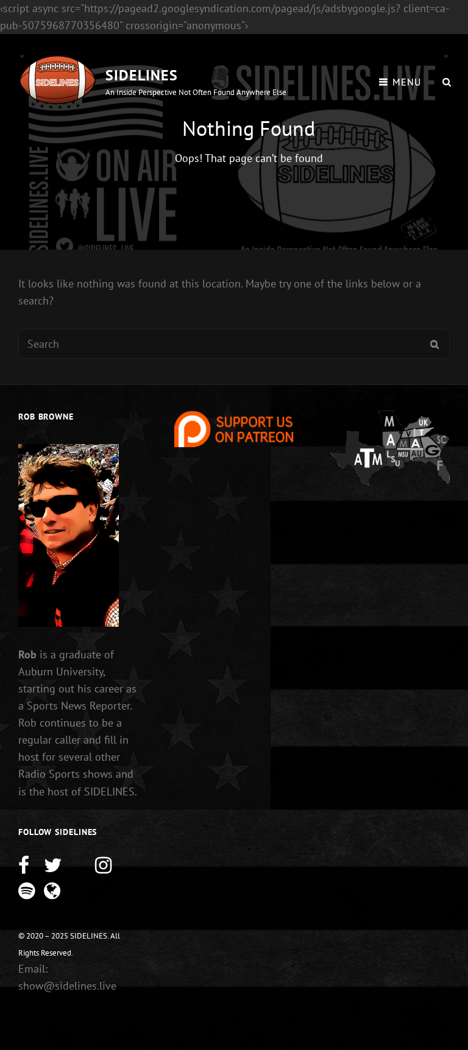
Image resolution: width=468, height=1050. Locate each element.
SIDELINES (141, 75)
